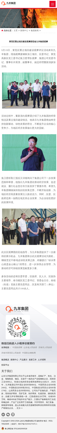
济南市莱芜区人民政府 (11, 353)
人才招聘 (42, 360)
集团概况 (5, 360)
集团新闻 (35, 30)
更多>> (20, 408)
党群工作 (33, 360)
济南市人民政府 (45, 347)
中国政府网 (17, 347)
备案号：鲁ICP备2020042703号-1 (24, 424)
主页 (16, 30)
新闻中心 (24, 30)
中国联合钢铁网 (29, 353)
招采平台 (5, 365)
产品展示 (23, 360)
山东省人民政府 (30, 347)
